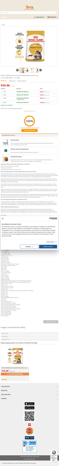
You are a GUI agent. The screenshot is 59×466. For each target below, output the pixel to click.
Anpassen (28, 246)
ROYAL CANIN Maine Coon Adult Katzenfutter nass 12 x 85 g (15, 368)
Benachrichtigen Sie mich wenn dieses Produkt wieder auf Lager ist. (20, 463)
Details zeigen (50, 242)
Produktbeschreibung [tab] (8, 135)
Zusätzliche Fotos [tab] (6, 339)
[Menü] (56, 451)
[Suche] (56, 12)
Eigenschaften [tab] (5, 333)
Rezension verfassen (21, 80)
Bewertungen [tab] (5, 336)
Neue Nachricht (51, 322)
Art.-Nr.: (15, 78)
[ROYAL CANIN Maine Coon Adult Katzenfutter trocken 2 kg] (29, 46)
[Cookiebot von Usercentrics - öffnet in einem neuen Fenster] (50, 218)
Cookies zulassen (48, 246)
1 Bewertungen (12, 80)
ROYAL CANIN (9, 78)
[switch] (53, 460)
